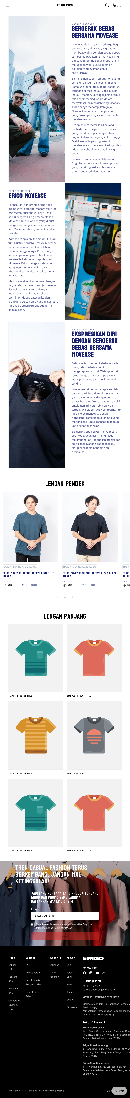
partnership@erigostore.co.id (99, 989)
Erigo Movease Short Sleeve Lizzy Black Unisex (89, 575)
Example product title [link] (20, 696)
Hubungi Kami (13, 990)
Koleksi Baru (70, 974)
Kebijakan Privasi (31, 994)
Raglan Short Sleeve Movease (20, 566)
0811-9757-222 (91, 986)
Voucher (54, 964)
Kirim (65, 936)
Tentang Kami (13, 978)
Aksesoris (72, 1007)
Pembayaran (33, 972)
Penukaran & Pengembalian (33, 982)
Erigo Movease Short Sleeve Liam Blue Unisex (28, 575)
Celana (70, 999)
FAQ (28, 964)
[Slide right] (72, 597)
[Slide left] (57, 597)
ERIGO (110, 1091)
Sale (69, 964)
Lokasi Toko (12, 967)
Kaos (69, 984)
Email (35, 909)
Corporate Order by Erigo (14, 1004)
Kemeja (70, 991)
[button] (7, 5)
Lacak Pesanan (54, 974)
